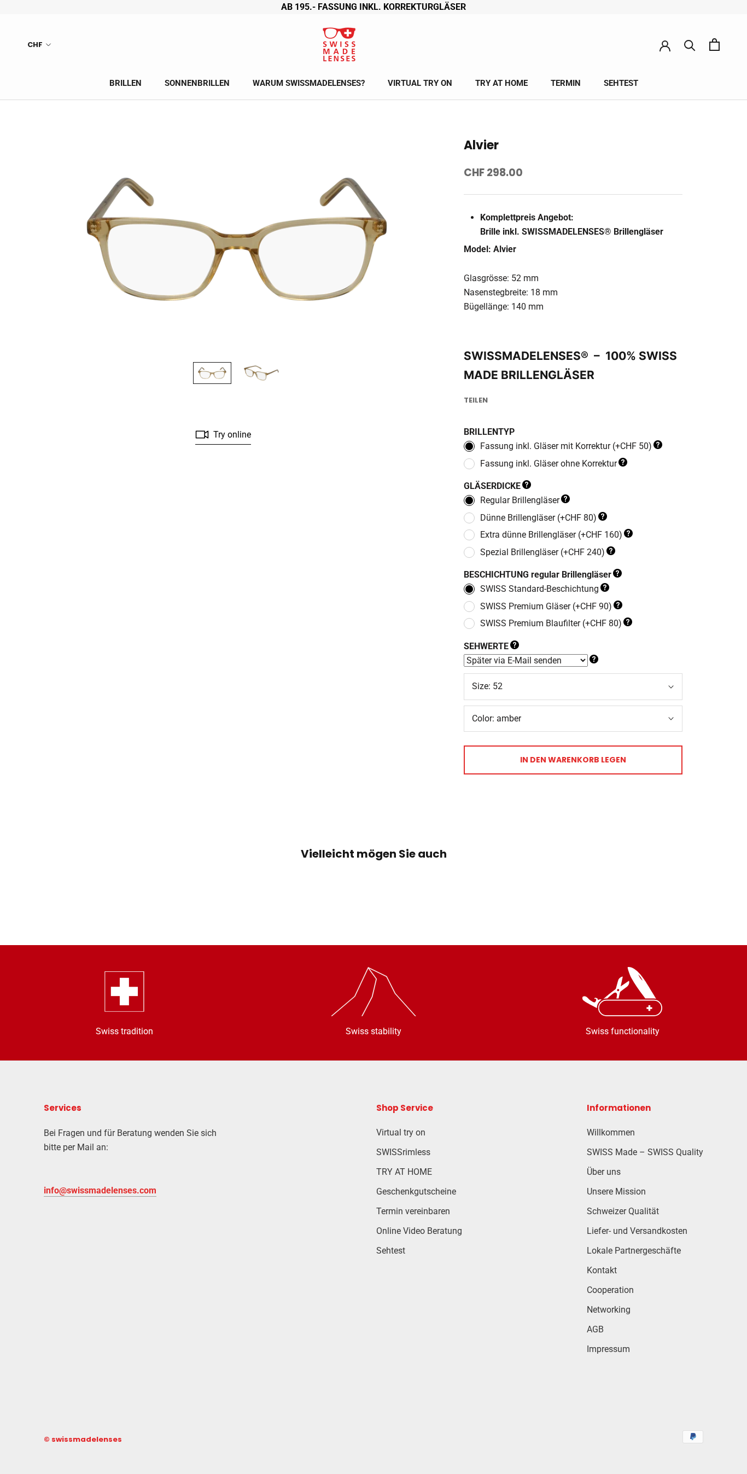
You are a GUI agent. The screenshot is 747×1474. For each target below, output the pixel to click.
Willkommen (611, 1132)
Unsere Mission (616, 1191)
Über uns (604, 1172)
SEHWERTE (486, 646)
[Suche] (690, 44)
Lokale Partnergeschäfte (634, 1250)
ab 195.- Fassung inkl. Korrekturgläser (373, 7)
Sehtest (621, 83)
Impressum (608, 1349)
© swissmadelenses (83, 1439)
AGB (595, 1329)
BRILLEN (125, 83)
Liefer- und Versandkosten (637, 1231)
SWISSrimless (403, 1152)
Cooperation (610, 1290)
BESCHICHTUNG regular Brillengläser (537, 574)
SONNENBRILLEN (197, 83)
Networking (609, 1309)
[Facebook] (498, 397)
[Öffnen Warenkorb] (714, 44)
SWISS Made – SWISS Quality (645, 1152)
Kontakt (602, 1270)
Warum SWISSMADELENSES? (309, 83)
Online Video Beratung (419, 1231)
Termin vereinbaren (413, 1211)
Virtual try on (420, 83)
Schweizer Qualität (623, 1211)
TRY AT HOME (501, 83)
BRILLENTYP (489, 432)
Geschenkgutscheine (416, 1191)
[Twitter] (512, 397)
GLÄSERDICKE (492, 486)
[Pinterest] (526, 397)
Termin (566, 83)
